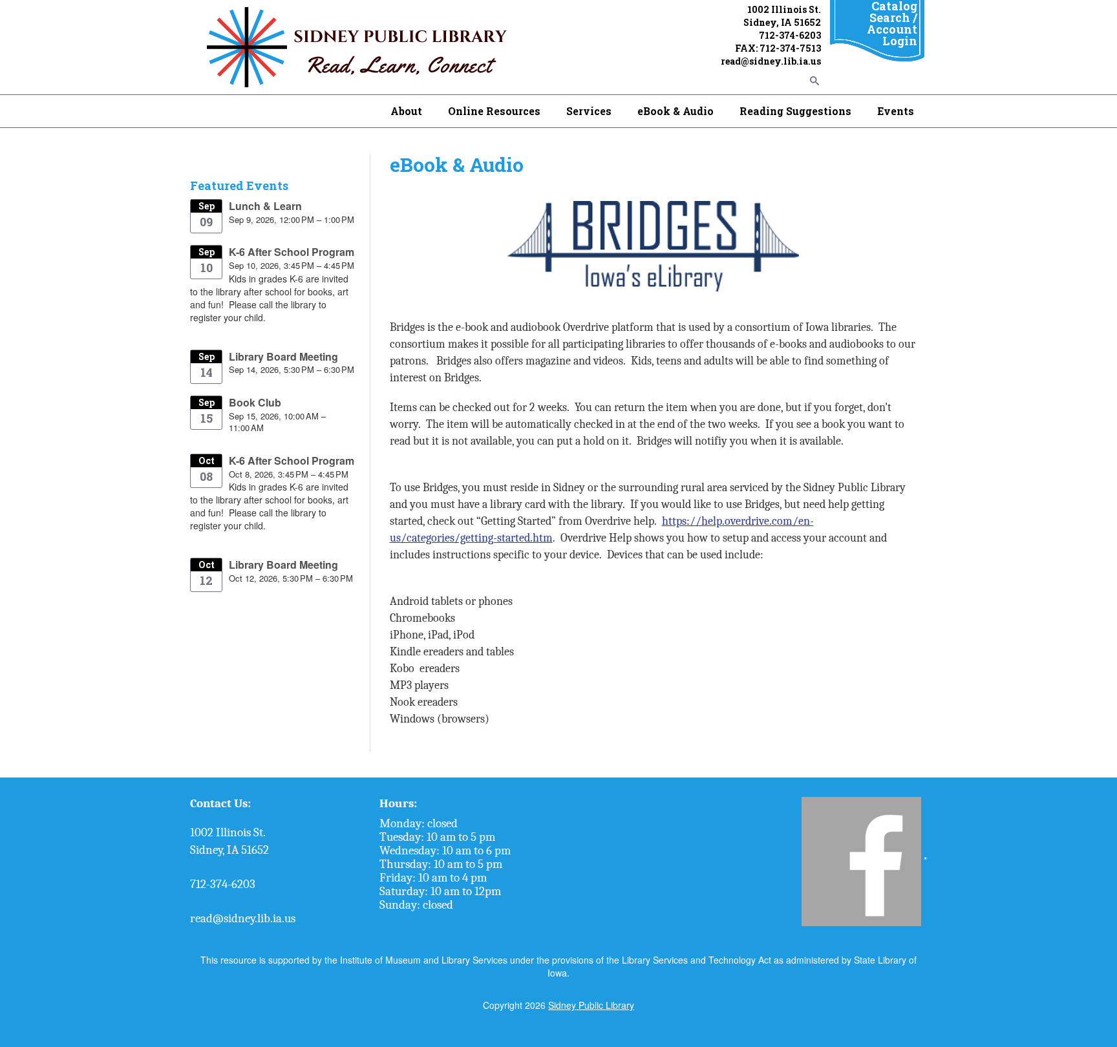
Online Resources (494, 111)
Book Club (255, 402)
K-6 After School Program (291, 251)
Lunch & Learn (265, 205)
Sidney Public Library (591, 1005)
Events (895, 111)
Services (589, 111)
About (406, 111)
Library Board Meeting (283, 356)
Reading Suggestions (795, 111)
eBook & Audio (675, 111)
